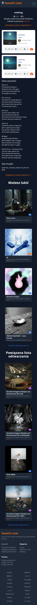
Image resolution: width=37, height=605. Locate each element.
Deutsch (27, 583)
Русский (27, 597)
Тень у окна (10, 218)
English (9, 572)
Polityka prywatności (8, 560)
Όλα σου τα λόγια (12, 297)
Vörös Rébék (10, 475)
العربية (10, 590)
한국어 (27, 576)
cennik (22, 547)
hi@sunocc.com (25, 550)
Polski (27, 594)
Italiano (9, 597)
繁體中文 (9, 576)
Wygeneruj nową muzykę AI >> (18, 175)
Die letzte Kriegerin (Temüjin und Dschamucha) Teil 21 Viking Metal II (18, 435)
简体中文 (27, 572)
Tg (7, 257)
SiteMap (22, 552)
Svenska (9, 601)
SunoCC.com (9, 533)
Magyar (27, 590)
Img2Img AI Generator (9, 550)
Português (27, 580)
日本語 (9, 580)
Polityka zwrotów (7, 565)
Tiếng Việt (27, 587)
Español (9, 583)
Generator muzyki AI (8, 547)
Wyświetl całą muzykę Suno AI (18, 346)
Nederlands (10, 594)
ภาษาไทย (27, 601)
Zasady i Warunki (7, 562)
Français (9, 587)
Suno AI (26, 21)
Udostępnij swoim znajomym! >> (18, 25)
